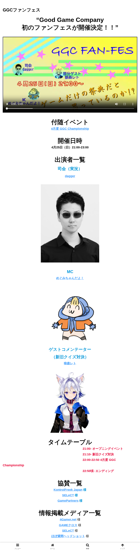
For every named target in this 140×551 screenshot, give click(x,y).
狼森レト (70, 363)
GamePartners (68, 500)
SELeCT (68, 495)
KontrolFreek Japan (68, 489)
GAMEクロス (68, 525)
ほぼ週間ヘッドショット (68, 536)
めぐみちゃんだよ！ (70, 278)
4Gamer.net (68, 519)
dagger (70, 176)
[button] (129, 380)
